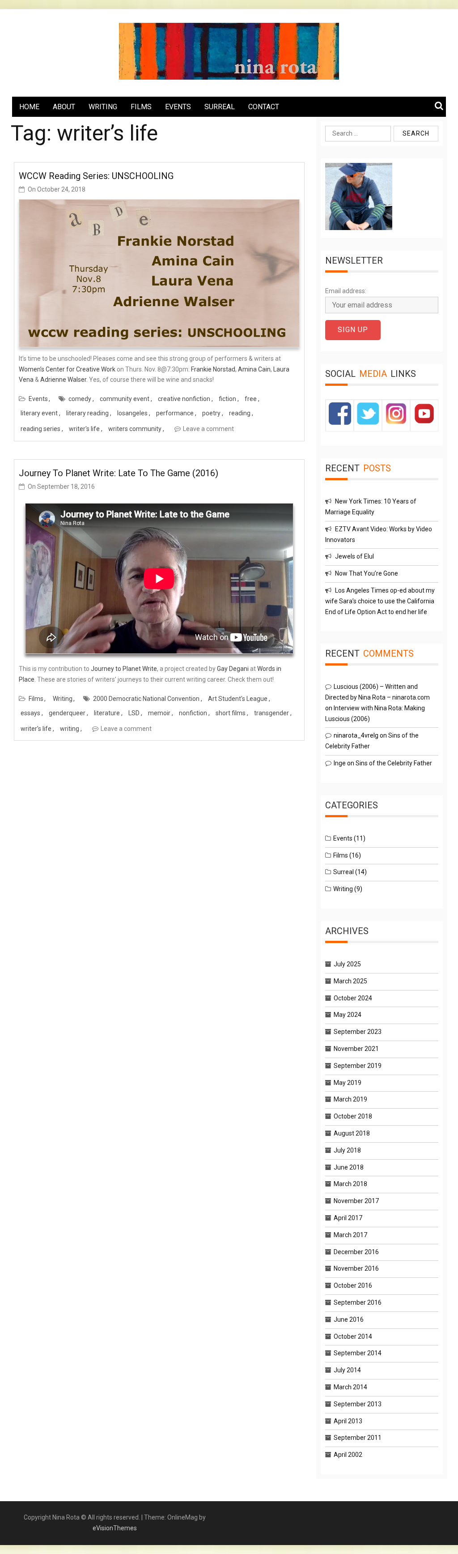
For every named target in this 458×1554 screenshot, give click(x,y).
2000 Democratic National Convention (146, 698)
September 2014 (358, 1353)
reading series (40, 428)
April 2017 (348, 1217)
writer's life (84, 428)
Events (38, 398)
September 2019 (358, 1065)
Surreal (343, 871)
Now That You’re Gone (366, 573)
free (251, 398)
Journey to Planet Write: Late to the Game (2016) (118, 473)
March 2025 (350, 981)
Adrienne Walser (63, 379)
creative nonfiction (184, 398)
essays (30, 713)
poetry (211, 413)
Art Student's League (237, 698)
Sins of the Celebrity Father (394, 763)
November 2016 (356, 1268)
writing (69, 728)
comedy (79, 398)
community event (124, 398)
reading (239, 413)
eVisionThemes (115, 1528)
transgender (271, 713)
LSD (134, 713)
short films (231, 713)
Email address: (345, 291)
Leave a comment (208, 428)
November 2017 (356, 1200)
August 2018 (352, 1133)
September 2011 (358, 1437)
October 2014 (353, 1336)
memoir (159, 713)
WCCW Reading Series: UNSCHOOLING (96, 176)
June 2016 (349, 1319)
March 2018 (350, 1183)
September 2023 (358, 1031)
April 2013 (348, 1421)
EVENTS (178, 106)
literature (107, 713)
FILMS (141, 106)
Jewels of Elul (354, 556)
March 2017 (350, 1234)
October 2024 (353, 998)
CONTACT (263, 106)
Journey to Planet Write (124, 668)
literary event (39, 413)
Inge (340, 763)
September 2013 (358, 1404)
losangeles (132, 413)
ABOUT (64, 106)
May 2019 (347, 1082)
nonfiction (193, 713)
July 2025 (347, 964)
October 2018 (353, 1116)
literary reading (87, 413)
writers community (134, 428)
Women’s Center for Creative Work (67, 369)
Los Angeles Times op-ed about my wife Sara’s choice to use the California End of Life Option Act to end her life (380, 601)
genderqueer (67, 713)
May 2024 (347, 1014)
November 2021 (356, 1048)
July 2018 (347, 1150)
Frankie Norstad (213, 369)
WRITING (103, 106)
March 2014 (350, 1387)
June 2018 (349, 1167)
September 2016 (358, 1302)
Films (36, 698)
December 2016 (356, 1251)
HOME (29, 106)
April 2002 (348, 1454)
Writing (62, 698)
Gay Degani (233, 668)
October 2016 (353, 1285)
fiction (227, 398)
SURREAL (219, 106)
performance (175, 413)
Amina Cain (254, 369)
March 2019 (350, 1099)
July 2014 (347, 1370)
